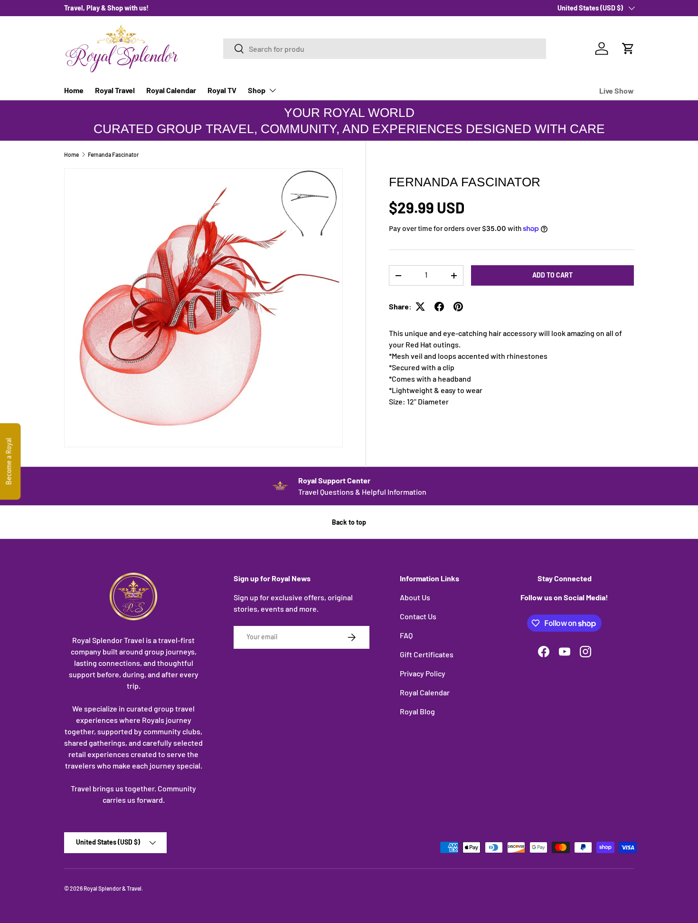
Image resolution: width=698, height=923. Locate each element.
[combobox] (384, 48)
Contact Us (418, 616)
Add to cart (552, 275)
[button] (628, 48)
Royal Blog (417, 711)
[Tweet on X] (420, 306)
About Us (415, 597)
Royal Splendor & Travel (112, 888)
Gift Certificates (426, 654)
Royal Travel (115, 90)
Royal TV (222, 90)
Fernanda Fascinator (113, 154)
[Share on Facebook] (439, 306)
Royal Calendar (171, 90)
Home (74, 90)
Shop (256, 90)
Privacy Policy (422, 673)
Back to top (349, 522)
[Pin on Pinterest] (458, 306)
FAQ (406, 635)
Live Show (616, 90)
